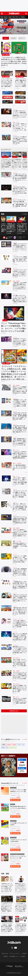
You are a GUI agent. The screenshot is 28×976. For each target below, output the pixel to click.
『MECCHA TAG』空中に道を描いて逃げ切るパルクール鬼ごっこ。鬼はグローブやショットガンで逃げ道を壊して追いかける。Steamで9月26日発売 (20, 611)
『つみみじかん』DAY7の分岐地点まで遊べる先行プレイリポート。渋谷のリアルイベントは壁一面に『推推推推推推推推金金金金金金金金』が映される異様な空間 (20, 455)
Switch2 (6, 17)
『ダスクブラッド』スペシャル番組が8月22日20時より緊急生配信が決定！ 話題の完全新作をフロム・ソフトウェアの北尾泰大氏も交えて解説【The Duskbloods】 (20, 520)
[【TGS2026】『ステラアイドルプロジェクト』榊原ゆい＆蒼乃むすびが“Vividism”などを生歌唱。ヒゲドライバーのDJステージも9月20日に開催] (6, 339)
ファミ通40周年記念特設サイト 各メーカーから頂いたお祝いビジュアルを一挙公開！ (20, 467)
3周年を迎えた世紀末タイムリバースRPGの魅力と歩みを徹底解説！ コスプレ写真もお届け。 (20, 545)
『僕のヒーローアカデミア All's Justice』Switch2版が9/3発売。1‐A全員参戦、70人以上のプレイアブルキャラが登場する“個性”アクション (20, 598)
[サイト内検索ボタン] (26, 13)
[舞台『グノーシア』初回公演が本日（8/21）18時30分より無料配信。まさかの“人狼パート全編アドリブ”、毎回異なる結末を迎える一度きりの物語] (6, 634)
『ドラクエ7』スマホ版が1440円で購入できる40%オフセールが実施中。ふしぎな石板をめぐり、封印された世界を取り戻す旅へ (20, 140)
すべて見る (24, 214)
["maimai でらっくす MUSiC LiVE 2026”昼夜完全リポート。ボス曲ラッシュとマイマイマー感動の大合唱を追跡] (6, 699)
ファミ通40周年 (18, 463)
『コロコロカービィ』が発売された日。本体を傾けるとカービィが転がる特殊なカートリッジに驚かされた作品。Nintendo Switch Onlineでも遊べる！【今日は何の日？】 (14, 61)
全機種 (3, 744)
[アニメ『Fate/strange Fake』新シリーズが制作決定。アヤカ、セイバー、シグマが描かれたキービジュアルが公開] (22, 219)
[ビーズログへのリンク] (19, 966)
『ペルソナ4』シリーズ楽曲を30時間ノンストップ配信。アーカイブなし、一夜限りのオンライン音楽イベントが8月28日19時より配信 (20, 559)
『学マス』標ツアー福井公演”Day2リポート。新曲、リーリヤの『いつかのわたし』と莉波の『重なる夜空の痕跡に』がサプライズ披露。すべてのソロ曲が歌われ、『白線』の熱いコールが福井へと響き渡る (20, 481)
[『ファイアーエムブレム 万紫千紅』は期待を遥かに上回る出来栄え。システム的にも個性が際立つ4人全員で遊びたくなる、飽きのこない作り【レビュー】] (7, 919)
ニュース (15, 109)
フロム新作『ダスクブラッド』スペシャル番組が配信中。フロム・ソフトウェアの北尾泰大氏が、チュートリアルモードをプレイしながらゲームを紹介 (20, 114)
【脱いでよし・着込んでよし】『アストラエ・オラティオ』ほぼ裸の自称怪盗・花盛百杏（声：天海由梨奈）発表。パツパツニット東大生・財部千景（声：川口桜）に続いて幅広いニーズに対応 (20, 507)
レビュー (15, 157)
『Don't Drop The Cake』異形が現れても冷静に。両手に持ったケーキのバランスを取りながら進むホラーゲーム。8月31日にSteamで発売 (20, 190)
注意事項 (5, 956)
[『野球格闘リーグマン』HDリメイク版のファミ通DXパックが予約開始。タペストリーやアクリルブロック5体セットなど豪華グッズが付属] (6, 400)
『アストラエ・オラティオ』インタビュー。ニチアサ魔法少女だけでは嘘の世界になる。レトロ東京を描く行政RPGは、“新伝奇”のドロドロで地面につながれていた (6, 163)
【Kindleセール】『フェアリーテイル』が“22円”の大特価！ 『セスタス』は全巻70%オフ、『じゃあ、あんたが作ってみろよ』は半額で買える (7, 887)
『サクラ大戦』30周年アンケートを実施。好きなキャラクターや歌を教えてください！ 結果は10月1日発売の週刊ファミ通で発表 (13, 29)
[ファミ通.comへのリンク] (14, 13)
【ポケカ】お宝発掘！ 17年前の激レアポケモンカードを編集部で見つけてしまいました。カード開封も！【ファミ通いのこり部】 (20, 688)
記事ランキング (22, 38)
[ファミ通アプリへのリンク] (9, 966)
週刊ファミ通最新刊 (8, 756)
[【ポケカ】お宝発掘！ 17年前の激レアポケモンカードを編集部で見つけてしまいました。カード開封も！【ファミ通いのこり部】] (6, 686)
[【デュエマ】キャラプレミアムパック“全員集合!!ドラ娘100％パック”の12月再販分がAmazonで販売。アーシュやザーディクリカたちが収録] (6, 673)
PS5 (14, 17)
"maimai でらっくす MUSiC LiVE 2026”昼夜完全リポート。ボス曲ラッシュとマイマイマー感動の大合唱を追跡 (20, 701)
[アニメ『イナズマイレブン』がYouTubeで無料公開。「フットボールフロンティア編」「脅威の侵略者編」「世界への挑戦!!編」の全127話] (6, 200)
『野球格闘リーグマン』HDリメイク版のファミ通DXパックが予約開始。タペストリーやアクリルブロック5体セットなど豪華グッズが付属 (20, 403)
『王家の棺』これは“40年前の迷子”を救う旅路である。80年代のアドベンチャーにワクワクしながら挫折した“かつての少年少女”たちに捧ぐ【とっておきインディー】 (11, 227)
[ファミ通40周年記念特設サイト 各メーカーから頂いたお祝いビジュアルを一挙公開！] (6, 465)
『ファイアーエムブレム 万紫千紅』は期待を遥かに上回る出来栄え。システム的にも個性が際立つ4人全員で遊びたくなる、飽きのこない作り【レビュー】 (7, 927)
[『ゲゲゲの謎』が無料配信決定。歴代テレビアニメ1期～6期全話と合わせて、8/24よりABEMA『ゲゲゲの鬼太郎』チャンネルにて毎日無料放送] (6, 569)
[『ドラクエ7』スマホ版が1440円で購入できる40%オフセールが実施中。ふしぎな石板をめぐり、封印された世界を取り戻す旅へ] (6, 137)
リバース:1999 (18, 541)
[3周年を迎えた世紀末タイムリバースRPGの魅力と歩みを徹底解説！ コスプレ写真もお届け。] (6, 543)
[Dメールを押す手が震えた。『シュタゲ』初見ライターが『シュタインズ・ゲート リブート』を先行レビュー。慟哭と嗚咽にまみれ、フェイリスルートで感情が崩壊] (17, 154)
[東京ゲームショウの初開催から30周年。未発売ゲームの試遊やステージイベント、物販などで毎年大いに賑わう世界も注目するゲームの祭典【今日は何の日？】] (6, 387)
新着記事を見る (14, 711)
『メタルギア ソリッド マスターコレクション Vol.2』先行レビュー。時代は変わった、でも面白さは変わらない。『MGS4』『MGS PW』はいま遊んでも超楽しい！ (6, 907)
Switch (10, 17)
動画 (2, 214)
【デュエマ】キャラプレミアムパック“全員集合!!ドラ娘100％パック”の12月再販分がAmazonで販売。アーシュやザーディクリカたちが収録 (20, 675)
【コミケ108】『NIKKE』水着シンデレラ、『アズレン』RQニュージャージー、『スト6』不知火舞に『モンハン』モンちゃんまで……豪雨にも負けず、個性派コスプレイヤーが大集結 (20, 127)
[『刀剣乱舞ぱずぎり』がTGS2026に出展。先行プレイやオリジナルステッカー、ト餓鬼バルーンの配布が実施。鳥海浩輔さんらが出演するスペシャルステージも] (6, 582)
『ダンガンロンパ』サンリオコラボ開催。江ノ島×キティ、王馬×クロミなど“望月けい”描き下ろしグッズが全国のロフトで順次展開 (20, 494)
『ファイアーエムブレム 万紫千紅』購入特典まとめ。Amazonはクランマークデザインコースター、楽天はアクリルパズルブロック (20, 927)
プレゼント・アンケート (7, 26)
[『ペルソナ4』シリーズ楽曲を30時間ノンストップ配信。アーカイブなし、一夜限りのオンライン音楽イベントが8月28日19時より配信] (6, 556)
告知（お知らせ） (16, 658)
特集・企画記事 (5, 54)
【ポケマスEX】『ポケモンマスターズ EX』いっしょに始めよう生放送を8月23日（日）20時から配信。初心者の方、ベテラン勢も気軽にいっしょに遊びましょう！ (20, 662)
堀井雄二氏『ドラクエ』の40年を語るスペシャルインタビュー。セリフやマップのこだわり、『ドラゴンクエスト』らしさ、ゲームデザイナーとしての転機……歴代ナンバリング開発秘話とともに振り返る (20, 887)
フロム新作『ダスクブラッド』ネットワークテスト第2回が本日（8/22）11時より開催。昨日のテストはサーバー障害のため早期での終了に (20, 298)
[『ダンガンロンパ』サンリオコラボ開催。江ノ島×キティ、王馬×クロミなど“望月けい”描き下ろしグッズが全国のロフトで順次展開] (6, 491)
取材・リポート (16, 122)
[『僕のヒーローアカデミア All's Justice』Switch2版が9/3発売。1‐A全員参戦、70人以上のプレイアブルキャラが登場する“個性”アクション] (6, 595)
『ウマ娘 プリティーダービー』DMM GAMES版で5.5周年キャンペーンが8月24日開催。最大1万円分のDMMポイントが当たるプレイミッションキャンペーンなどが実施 (20, 177)
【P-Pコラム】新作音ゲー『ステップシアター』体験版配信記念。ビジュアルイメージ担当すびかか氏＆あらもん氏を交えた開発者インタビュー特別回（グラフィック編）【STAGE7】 (20, 533)
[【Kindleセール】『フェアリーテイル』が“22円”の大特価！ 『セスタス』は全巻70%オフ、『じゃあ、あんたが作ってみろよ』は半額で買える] (7, 879)
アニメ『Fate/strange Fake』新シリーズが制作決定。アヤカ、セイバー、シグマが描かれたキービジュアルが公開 (22, 227)
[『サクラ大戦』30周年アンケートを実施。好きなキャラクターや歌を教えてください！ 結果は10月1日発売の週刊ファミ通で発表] (14, 26)
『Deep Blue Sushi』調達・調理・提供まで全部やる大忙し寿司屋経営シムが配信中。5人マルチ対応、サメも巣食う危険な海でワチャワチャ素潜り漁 (20, 429)
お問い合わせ (5, 953)
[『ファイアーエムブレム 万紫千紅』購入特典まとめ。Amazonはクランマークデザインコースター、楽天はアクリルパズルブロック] (21, 919)
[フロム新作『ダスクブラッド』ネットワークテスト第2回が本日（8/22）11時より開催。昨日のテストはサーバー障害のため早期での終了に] (6, 296)
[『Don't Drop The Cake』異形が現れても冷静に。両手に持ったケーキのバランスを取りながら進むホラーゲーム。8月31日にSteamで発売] (6, 187)
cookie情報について (14, 956)
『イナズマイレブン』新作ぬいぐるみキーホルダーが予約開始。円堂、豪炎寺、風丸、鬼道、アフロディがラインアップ (20, 259)
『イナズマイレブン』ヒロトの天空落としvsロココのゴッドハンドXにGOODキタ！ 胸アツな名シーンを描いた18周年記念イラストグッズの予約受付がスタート (20, 272)
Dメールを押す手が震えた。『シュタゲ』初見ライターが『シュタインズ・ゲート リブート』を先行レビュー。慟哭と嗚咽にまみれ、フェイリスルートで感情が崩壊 (17, 163)
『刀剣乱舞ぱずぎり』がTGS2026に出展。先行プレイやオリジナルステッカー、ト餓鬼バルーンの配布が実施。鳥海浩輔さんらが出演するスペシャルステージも (20, 585)
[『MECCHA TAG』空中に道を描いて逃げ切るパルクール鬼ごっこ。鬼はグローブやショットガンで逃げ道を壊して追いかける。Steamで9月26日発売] (6, 608)
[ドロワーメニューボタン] (2, 13)
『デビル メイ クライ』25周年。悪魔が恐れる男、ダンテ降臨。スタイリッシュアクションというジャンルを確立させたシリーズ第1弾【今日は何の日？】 (21, 82)
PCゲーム (18, 17)
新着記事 (13, 38)
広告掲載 (22, 956)
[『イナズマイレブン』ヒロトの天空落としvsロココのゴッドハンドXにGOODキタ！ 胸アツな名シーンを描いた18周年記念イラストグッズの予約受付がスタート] (6, 270)
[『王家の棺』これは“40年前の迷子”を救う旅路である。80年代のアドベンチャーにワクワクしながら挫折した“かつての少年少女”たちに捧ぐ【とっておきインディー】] (11, 219)
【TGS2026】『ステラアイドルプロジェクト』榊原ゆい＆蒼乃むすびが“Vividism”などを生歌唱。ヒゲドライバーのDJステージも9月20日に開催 (20, 341)
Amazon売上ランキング (9, 783)
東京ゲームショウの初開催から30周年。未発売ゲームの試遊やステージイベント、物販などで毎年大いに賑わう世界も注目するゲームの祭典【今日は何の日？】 (20, 390)
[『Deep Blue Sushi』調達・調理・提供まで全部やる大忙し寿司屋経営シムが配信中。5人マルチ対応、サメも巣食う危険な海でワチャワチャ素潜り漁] (6, 426)
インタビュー (5, 157)
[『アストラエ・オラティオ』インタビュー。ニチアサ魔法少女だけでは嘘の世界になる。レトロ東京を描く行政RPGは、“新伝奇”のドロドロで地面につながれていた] (6, 154)
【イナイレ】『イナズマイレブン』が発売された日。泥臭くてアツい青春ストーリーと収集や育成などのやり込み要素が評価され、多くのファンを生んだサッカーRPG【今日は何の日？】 (13, 373)
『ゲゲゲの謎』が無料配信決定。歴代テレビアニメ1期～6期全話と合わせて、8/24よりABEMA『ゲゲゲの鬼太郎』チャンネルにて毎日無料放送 (20, 572)
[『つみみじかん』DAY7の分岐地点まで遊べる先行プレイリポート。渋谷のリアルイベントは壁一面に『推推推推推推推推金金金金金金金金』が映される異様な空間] (6, 452)
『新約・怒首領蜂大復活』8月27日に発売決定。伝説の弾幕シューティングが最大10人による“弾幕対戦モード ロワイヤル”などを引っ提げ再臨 (19, 442)
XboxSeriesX (13, 747)
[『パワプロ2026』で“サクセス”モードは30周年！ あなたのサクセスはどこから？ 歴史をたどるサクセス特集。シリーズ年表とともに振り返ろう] (21, 899)
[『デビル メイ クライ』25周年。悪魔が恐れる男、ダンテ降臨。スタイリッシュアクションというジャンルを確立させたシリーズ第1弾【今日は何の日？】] (21, 73)
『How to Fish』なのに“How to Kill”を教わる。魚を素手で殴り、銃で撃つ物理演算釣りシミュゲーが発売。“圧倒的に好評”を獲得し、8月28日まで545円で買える (20, 416)
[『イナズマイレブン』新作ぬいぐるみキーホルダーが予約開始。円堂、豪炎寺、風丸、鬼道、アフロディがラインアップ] (6, 257)
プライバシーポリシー (15, 953)
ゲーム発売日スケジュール (10, 739)
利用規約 (24, 953)
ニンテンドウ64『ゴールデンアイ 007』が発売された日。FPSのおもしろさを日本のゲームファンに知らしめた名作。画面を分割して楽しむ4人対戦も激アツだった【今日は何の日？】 (7, 82)
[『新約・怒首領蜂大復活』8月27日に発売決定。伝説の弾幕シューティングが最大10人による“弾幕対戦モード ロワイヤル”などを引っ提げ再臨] (6, 439)
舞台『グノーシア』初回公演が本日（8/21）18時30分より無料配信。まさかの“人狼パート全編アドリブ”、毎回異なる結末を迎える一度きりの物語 (20, 636)
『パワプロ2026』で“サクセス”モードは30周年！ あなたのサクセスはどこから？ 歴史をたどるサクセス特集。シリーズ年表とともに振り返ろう (20, 907)
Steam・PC (5, 747)
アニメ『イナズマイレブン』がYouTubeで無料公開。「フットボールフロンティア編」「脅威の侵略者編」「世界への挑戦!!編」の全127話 (20, 203)
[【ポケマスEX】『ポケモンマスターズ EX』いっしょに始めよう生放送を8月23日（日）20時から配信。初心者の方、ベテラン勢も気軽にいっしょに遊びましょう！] (6, 660)
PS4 (23, 744)
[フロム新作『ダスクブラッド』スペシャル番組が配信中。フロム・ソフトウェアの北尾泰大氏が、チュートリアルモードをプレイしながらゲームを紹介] (6, 111)
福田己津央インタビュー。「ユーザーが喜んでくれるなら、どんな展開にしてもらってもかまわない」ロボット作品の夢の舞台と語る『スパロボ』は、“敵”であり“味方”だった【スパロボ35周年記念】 (20, 649)
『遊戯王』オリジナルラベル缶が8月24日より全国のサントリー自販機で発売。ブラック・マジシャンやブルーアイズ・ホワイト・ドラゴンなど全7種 (20, 247)
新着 (2, 17)
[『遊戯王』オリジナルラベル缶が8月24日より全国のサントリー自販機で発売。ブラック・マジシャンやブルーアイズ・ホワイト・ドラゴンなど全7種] (6, 244)
